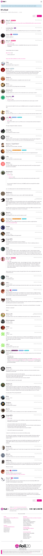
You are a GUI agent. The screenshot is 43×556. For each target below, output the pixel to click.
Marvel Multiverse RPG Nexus (28, 522)
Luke (7, 156)
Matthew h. (9, 192)
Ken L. (7, 84)
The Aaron (9, 150)
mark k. (8, 233)
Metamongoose (10, 320)
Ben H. (8, 409)
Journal (39, 358)
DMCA (25, 507)
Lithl (7, 117)
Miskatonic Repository (27, 537)
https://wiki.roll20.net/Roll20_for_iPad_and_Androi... (15, 474)
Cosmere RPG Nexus (27, 524)
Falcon (8, 34)
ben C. (8, 136)
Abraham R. (9, 90)
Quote (11, 22)
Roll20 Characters (7, 520)
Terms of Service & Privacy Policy (19, 507)
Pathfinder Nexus (26, 519)
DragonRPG (9, 199)
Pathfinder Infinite (26, 534)
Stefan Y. (8, 77)
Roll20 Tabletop (6, 519)
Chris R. (8, 418)
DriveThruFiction (7, 529)
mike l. (8, 333)
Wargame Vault (6, 531)
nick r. (7, 282)
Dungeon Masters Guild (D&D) (28, 533)
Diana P (8, 478)
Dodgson (8, 403)
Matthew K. (9, 384)
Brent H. (8, 212)
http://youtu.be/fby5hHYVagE (11, 222)
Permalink (8, 22)
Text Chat (12, 359)
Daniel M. (8, 446)
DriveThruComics (7, 528)
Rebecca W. (9, 314)
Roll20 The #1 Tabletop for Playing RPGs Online (11, 517)
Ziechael (8, 350)
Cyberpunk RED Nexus (27, 525)
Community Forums (4, 12)
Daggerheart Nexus (26, 520)
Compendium (34, 358)
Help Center (15, 508)
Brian (7, 248)
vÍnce (7, 290)
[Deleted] (8, 130)
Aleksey (8, 163)
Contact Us (11, 508)
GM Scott (8, 460)
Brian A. (8, 454)
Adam (7, 326)
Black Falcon (8, 52)
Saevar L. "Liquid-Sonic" (12, 144)
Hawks (8, 226)
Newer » (39, 16)
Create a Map (25, 529)
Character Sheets (31, 359)
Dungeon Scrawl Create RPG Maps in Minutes (28, 527)
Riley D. (8, 20)
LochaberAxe (10, 28)
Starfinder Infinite (26, 535)
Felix (7, 62)
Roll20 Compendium (7, 522)
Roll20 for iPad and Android (13, 12)
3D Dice (24, 359)
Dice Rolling (16, 359)
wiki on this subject (19, 353)
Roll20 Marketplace (7, 521)
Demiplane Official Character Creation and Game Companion (32, 517)
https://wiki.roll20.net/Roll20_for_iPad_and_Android (15, 58)
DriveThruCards (6, 530)
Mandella (8, 96)
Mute (7, 396)
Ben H (8, 69)
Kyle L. (8, 111)
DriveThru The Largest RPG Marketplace (9, 526)
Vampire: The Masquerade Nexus (29, 521)
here (31, 552)
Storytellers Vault (26, 538)
